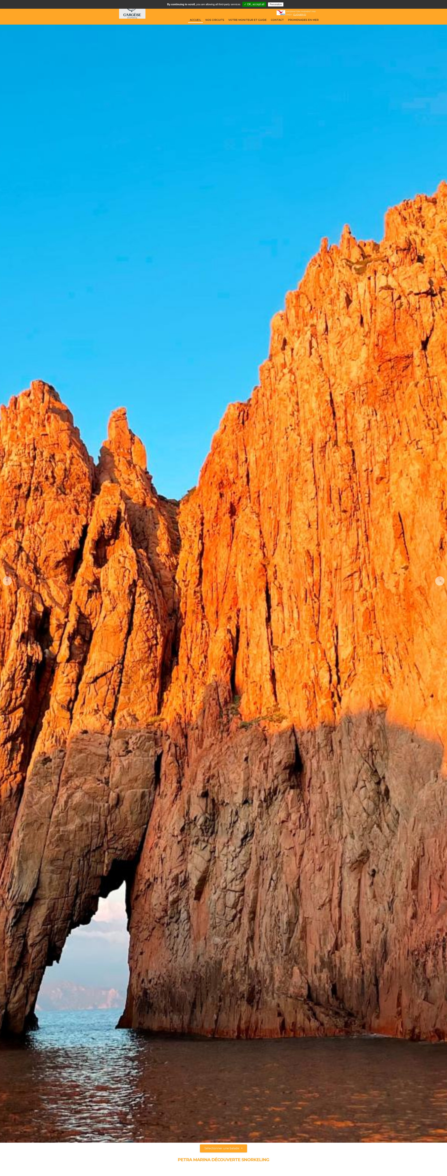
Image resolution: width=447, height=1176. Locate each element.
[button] (6, 581)
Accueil (195, 19)
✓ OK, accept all (254, 4)
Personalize (276, 4)
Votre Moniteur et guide (247, 19)
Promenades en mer (303, 19)
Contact (277, 19)
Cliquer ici (299, 14)
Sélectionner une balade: (222, 1148)
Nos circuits (214, 19)
